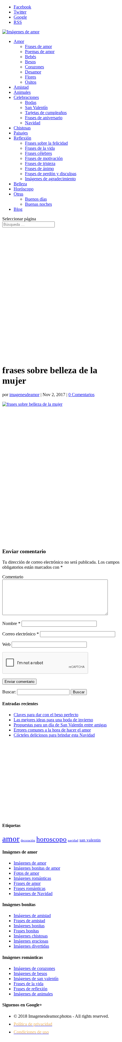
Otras (18, 194)
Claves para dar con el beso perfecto (46, 714)
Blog (18, 209)
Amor (19, 41)
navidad (73, 840)
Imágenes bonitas (29, 925)
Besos (30, 61)
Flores (30, 77)
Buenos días (36, 199)
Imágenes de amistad (32, 915)
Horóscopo (23, 188)
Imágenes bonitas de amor (37, 868)
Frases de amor (38, 46)
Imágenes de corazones (34, 968)
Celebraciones (26, 97)
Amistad (21, 87)
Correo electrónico (20, 633)
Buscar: (9, 691)
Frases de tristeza (40, 163)
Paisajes (21, 133)
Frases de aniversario (43, 117)
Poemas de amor (39, 51)
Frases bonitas (26, 930)
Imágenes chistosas (31, 936)
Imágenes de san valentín (36, 978)
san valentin (90, 839)
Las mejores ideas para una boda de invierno (53, 719)
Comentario (12, 576)
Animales (22, 92)
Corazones (34, 66)
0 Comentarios (81, 394)
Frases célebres (38, 153)
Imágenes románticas (32, 878)
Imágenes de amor (30, 863)
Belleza (20, 183)
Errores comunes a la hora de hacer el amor (52, 730)
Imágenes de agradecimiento (50, 178)
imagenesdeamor (24, 394)
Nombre (11, 623)
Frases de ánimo (39, 168)
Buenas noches (38, 204)
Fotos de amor (26, 873)
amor (11, 838)
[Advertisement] (61, 293)
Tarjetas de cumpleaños (46, 112)
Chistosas (22, 127)
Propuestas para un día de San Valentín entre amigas (60, 724)
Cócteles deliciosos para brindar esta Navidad (54, 735)
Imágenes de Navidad (33, 893)
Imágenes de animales (33, 993)
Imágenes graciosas (31, 941)
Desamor (33, 72)
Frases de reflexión (30, 988)
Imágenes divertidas (31, 946)
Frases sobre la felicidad (46, 143)
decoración (28, 840)
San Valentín (36, 107)
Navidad (32, 122)
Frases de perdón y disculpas (50, 173)
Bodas (30, 102)
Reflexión (22, 138)
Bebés (30, 56)
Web (6, 644)
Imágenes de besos (30, 973)
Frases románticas (29, 888)
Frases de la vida (40, 148)
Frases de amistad (29, 920)
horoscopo (51, 839)
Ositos (30, 82)
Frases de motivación (44, 158)
